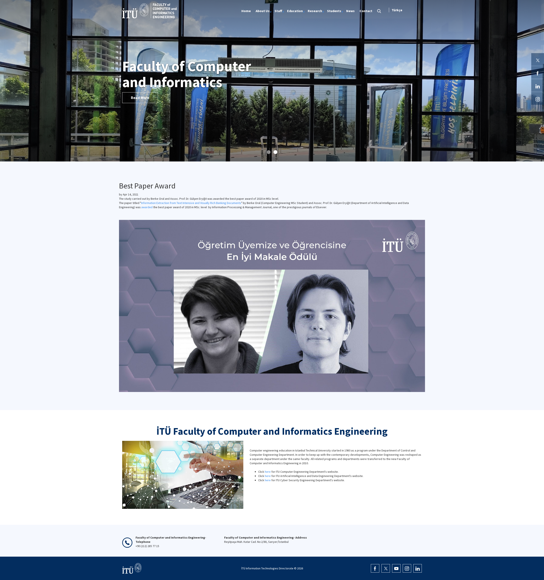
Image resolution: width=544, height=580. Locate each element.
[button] (268, 152)
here (268, 472)
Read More (140, 97)
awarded (147, 207)
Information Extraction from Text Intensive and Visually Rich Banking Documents (191, 203)
